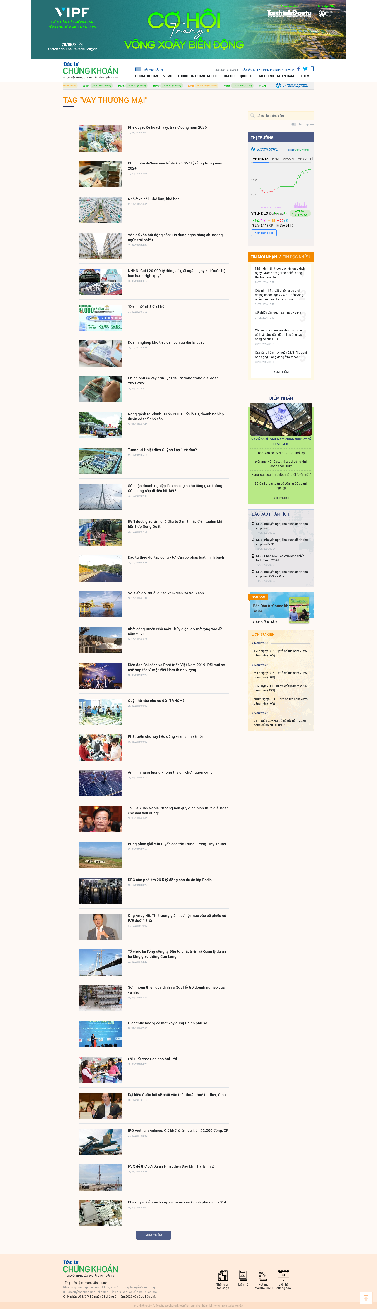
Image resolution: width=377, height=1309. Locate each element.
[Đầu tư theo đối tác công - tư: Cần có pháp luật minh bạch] (100, 568)
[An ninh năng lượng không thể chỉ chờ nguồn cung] (100, 783)
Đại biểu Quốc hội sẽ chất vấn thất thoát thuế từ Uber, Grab (177, 1094)
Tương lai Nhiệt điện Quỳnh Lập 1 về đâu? (162, 449)
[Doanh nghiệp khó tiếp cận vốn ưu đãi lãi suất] (100, 353)
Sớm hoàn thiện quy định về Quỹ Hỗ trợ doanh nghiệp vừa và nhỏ (176, 990)
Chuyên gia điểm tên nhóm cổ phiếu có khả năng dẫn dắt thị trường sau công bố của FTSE (279, 334)
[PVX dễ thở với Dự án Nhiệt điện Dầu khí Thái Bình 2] (100, 1177)
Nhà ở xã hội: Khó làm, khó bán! (154, 198)
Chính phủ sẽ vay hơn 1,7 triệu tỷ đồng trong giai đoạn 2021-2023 (173, 381)
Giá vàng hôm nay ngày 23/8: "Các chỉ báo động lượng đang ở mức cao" (281, 354)
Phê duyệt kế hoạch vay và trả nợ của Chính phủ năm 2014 (177, 1202)
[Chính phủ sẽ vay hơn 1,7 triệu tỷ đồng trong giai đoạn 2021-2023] (100, 389)
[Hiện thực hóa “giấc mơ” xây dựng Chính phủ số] (100, 1034)
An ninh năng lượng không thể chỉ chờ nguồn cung (170, 772)
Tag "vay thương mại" (105, 100)
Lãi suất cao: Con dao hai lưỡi (152, 1058)
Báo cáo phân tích (270, 514)
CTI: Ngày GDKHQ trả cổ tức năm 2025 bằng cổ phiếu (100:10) (280, 723)
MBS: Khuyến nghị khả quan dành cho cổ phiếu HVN (282, 526)
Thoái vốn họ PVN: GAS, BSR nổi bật (281, 453)
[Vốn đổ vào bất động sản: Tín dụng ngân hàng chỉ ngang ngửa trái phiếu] (100, 246)
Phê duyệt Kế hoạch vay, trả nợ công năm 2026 (167, 127)
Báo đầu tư (249, 69)
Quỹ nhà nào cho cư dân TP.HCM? (156, 700)
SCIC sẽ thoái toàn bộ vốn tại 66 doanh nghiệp (281, 485)
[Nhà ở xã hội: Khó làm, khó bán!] (100, 210)
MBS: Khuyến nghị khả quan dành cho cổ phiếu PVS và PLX (282, 574)
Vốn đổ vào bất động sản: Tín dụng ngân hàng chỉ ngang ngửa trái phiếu (175, 237)
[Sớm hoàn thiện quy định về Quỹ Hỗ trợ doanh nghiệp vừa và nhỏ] (100, 998)
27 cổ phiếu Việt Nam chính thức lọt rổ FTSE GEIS (281, 441)
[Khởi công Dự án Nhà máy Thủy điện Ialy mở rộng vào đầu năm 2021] (100, 640)
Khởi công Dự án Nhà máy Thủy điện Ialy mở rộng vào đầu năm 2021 (176, 631)
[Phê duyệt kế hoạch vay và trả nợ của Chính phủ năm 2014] (100, 1213)
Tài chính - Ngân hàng (276, 76)
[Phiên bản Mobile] (311, 68)
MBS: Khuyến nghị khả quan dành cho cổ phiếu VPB (282, 542)
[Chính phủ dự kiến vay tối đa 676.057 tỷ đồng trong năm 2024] (100, 174)
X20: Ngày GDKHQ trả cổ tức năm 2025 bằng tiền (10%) (280, 653)
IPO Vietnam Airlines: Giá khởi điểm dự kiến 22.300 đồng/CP (178, 1130)
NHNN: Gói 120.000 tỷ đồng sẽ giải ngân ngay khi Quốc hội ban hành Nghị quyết (177, 273)
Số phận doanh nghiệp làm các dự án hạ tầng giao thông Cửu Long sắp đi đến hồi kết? (175, 488)
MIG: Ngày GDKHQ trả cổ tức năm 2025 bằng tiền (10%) (280, 675)
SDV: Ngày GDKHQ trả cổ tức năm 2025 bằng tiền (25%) (280, 688)
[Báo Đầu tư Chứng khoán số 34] (299, 610)
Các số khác (265, 622)
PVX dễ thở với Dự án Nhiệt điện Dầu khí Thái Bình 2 (171, 1166)
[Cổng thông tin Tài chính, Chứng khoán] (90, 70)
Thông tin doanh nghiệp (198, 76)
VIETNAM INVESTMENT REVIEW (276, 69)
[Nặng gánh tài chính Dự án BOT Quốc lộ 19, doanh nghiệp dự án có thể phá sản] (100, 425)
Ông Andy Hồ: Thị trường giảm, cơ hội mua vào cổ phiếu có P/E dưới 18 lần (177, 918)
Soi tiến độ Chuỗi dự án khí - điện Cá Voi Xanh (166, 593)
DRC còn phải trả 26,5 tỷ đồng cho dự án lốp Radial (170, 879)
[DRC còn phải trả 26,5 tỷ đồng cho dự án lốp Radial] (100, 891)
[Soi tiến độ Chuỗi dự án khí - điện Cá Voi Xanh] (100, 604)
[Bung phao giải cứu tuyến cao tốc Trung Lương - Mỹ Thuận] (100, 855)
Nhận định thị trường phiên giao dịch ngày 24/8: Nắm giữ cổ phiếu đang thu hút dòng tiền (280, 272)
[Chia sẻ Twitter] (304, 68)
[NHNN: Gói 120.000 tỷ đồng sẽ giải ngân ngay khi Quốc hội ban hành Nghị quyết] (100, 282)
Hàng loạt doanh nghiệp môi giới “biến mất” (281, 475)
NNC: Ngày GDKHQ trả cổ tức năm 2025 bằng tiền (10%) (281, 701)
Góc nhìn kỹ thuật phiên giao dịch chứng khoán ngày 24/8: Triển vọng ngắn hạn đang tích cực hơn (279, 294)
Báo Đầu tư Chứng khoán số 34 (274, 608)
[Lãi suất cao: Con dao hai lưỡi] (100, 1070)
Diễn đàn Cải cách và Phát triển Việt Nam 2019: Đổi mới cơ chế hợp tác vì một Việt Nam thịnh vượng (176, 667)
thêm (305, 76)
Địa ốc (229, 76)
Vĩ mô (167, 76)
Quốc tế (246, 76)
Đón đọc (258, 597)
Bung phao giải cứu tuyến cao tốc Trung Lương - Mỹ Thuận (177, 843)
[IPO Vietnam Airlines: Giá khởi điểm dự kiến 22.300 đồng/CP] (100, 1142)
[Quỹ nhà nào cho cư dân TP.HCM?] (100, 712)
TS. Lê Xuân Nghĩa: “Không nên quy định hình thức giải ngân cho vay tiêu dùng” (178, 810)
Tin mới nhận (264, 256)
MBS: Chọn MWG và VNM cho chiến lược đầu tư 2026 (280, 558)
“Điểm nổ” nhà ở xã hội (146, 306)
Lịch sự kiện (263, 634)
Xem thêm (153, 1235)
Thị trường (262, 137)
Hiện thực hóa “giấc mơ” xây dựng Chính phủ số (167, 1022)
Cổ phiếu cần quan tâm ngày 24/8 (278, 312)
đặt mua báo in (153, 69)
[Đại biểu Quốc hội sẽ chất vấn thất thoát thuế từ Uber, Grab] (100, 1106)
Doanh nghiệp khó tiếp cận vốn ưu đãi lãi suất (166, 342)
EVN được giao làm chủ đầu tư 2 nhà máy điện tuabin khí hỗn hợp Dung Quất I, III (175, 524)
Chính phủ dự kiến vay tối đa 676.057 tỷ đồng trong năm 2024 (175, 166)
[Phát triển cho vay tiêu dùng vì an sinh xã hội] (100, 747)
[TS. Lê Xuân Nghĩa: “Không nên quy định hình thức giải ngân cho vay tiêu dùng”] (100, 819)
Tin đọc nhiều (296, 256)
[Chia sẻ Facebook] (297, 68)
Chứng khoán (146, 76)
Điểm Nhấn (281, 398)
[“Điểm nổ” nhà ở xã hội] (100, 318)
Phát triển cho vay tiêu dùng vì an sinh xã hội (165, 736)
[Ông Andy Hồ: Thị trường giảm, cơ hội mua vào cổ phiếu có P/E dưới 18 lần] (100, 927)
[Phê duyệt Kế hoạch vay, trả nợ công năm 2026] (100, 138)
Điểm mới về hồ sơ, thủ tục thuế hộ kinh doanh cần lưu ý (281, 463)
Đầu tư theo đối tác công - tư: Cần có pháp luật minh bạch (176, 557)
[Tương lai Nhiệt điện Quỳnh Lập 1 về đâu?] (100, 461)
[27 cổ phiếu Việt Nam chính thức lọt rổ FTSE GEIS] (281, 419)
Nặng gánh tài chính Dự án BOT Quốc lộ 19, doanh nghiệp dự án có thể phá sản (176, 416)
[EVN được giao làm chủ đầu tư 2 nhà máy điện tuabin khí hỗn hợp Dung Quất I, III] (100, 532)
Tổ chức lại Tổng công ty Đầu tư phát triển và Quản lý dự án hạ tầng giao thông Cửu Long (177, 954)
